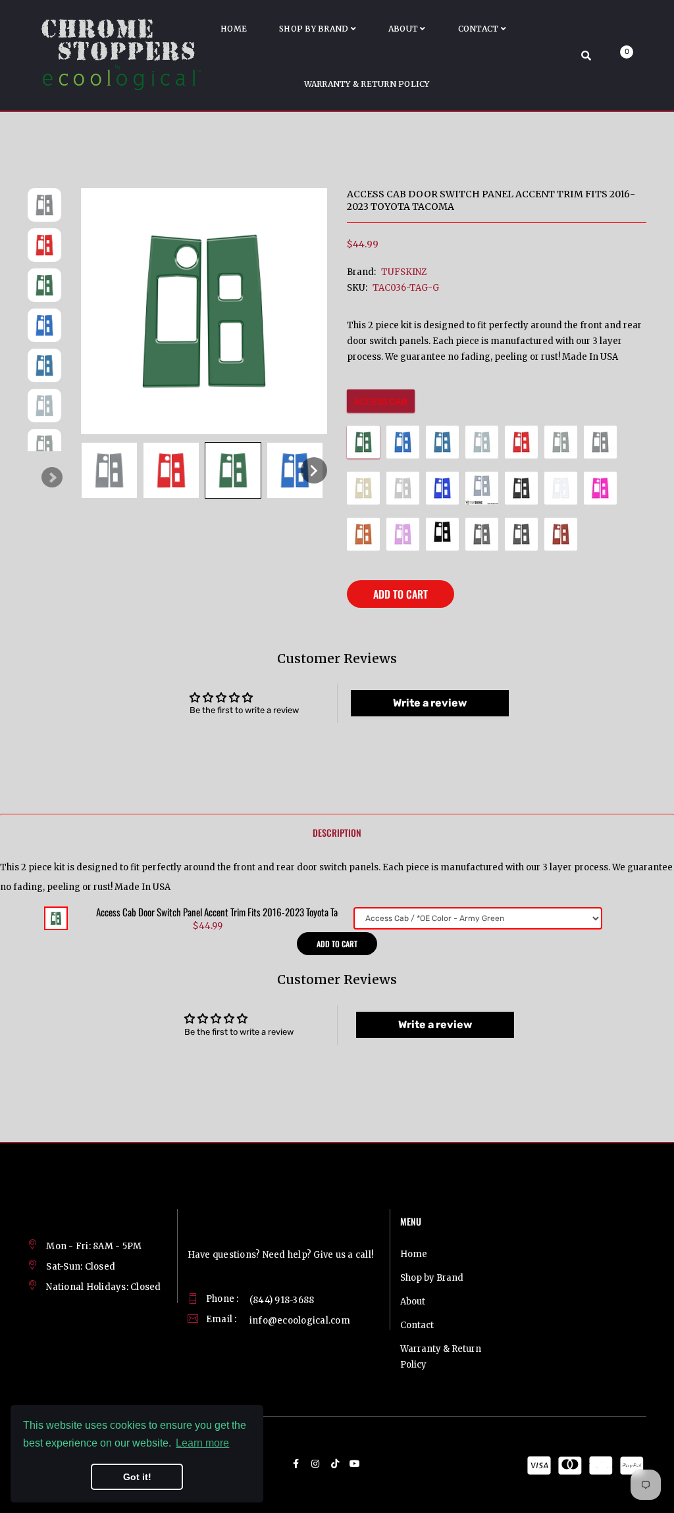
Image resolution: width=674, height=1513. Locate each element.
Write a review (430, 703)
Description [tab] (337, 832)
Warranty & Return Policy (440, 1356)
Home (413, 1254)
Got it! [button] (137, 1477)
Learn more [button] (202, 1443)
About (412, 1301)
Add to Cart (400, 594)
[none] (109, 470)
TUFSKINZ (404, 272)
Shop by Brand (431, 1277)
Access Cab (380, 402)
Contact (417, 1325)
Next (52, 477)
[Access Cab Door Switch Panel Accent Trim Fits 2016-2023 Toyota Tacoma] (56, 917)
